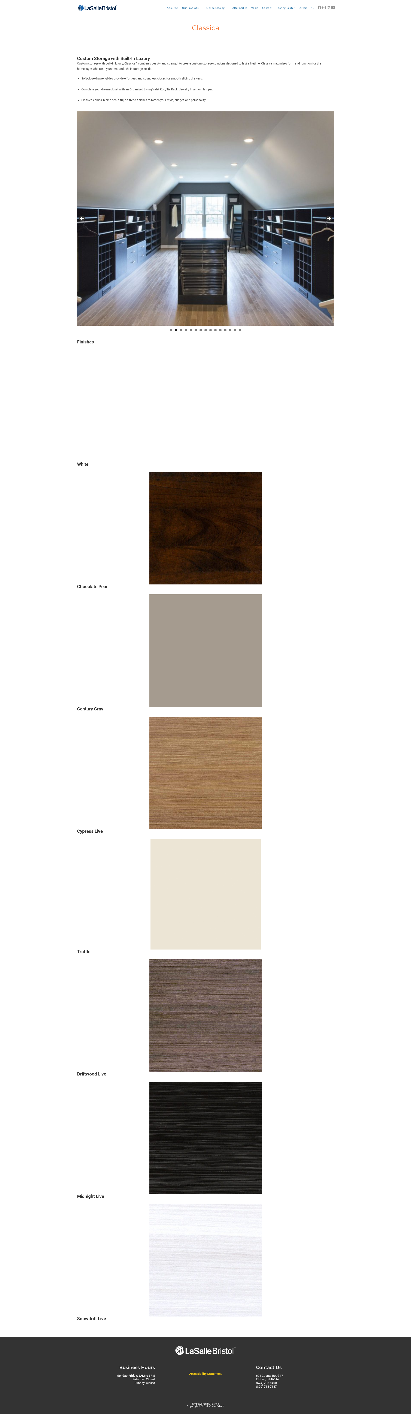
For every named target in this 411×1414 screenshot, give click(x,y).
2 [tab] (176, 330)
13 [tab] (230, 330)
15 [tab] (240, 330)
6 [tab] (196, 330)
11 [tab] (220, 330)
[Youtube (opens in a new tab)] (333, 7)
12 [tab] (225, 330)
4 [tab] (186, 330)
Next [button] (329, 218)
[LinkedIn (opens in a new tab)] (328, 7)
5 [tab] (191, 330)
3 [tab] (181, 330)
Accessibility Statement (205, 1373)
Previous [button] (82, 218)
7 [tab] (201, 330)
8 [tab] (205, 330)
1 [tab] (171, 330)
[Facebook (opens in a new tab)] (319, 7)
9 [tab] (210, 330)
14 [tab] (235, 330)
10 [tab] (215, 330)
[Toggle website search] (312, 8)
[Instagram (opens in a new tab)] (324, 7)
